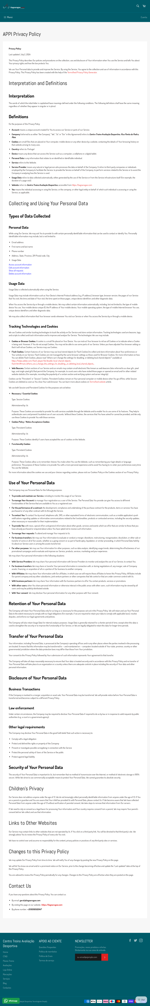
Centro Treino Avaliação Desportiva (20, 1001)
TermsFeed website (98, 381)
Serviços (6, 978)
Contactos (7, 987)
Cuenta (144, 17)
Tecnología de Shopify (40, 1001)
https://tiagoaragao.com (82, 185)
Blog (5, 983)
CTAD (5, 956)
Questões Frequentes (47, 947)
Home (5, 952)
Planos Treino (8, 961)
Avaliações (7, 965)
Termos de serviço (46, 960)
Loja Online (7, 969)
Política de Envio (45, 956)
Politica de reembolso (48, 951)
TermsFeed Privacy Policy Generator (82, 72)
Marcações (7, 974)
